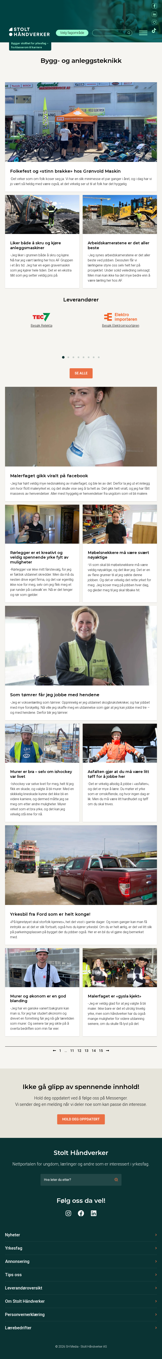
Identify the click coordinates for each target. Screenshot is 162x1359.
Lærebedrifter (18, 1327)
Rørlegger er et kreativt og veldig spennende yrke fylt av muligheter (39, 557)
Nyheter (12, 1234)
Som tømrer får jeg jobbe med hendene (54, 694)
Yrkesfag (13, 1248)
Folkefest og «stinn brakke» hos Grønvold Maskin (65, 171)
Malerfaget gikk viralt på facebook (49, 475)
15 (101, 1051)
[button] (63, 357)
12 (79, 1051)
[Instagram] (68, 1213)
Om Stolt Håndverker (25, 1301)
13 (86, 1051)
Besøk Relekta (41, 326)
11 (72, 1051)
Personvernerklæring (25, 1314)
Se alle (81, 373)
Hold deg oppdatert (81, 1119)
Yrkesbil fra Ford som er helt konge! (50, 914)
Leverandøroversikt (23, 1287)
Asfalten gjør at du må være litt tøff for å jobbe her (118, 774)
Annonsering (17, 1261)
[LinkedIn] (93, 1213)
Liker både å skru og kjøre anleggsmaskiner (35, 245)
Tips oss (13, 1274)
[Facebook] (81, 1213)
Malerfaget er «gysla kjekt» (114, 996)
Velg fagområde (72, 33)
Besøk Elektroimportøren (120, 326)
